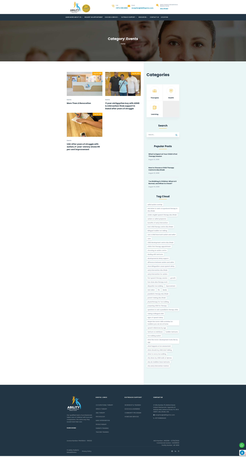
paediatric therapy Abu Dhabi (158, 294)
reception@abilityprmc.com (165, 415)
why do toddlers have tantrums (159, 362)
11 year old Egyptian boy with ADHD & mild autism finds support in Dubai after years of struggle (122, 106)
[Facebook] (172, 451)
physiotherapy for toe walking (158, 302)
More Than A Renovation (79, 103)
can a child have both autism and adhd (161, 235)
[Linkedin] (175, 451)
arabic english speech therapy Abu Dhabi (162, 215)
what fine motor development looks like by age (163, 341)
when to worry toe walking (157, 354)
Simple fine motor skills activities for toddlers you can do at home (160, 323)
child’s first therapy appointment (159, 246)
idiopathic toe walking (155, 286)
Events (69, 100)
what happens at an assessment (159, 346)
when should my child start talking (160, 350)
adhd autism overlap (155, 205)
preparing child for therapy (157, 306)
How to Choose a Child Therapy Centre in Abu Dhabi (161, 169)
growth (172, 278)
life (159, 290)
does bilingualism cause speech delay (161, 266)
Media (165, 290)
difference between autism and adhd (161, 262)
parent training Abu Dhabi (157, 298)
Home (123, 44)
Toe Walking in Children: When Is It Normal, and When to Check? (162, 182)
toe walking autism (154, 336)
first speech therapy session (157, 278)
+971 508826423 (160, 418)
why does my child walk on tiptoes (160, 358)
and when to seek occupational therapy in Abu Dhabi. (162, 210)
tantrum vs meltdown (155, 332)
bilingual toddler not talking (157, 231)
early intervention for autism (157, 274)
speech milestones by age (157, 328)
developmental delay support (158, 258)
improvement (170, 286)
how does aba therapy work (157, 282)
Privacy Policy (86, 451)
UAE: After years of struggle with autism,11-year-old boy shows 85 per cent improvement (83, 147)
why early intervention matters (158, 366)
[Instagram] (178, 451)
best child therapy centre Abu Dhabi (160, 227)
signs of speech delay (155, 318)
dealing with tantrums (155, 254)
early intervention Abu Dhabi (157, 270)
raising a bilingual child (156, 314)
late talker (151, 290)
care (149, 239)
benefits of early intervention (158, 223)
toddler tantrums (172, 332)
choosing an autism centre (157, 250)
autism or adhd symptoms (157, 219)
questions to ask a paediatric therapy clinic (163, 310)
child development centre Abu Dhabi (160, 243)
